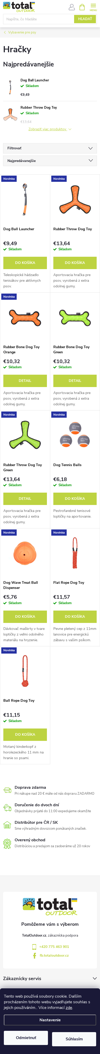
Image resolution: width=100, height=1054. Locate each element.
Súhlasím (74, 1039)
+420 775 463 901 (54, 946)
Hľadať (85, 19)
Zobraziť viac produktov (47, 129)
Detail (25, 380)
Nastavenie (50, 1020)
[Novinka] (25, 199)
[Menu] (93, 7)
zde (69, 1007)
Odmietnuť (26, 1038)
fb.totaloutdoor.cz (54, 955)
